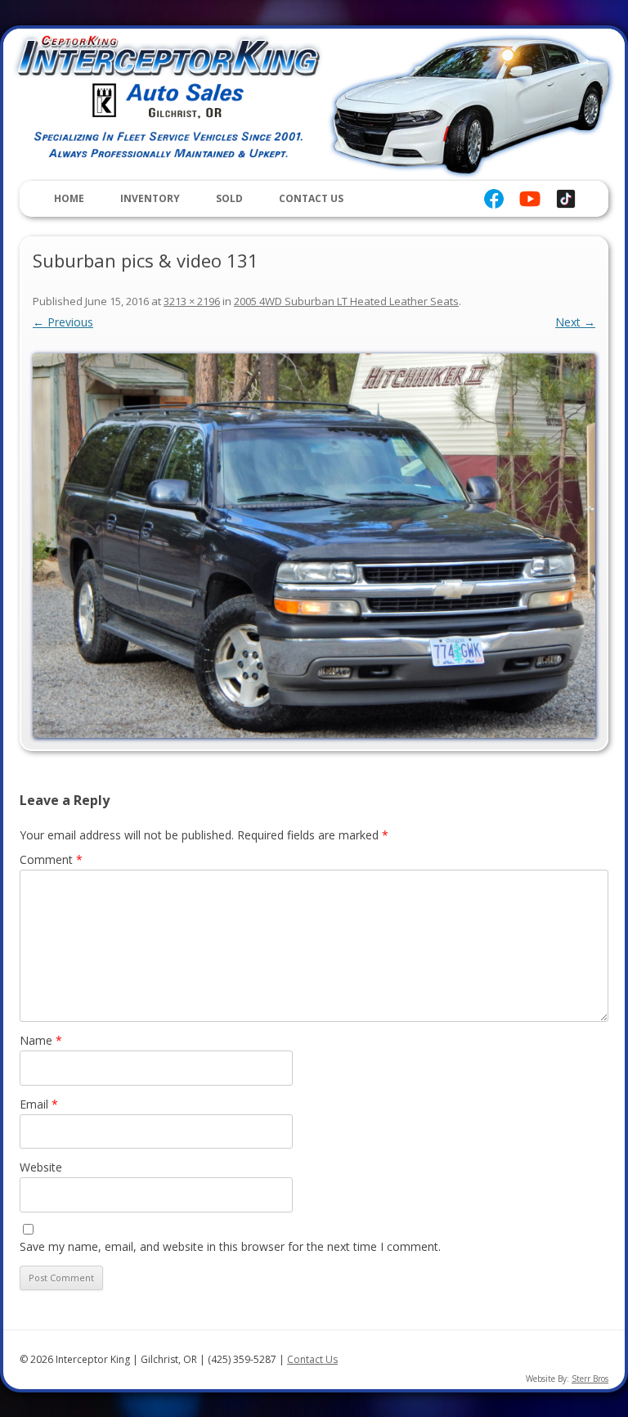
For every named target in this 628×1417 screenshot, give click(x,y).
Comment (51, 859)
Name (41, 1040)
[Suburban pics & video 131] (314, 545)
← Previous (63, 322)
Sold (229, 198)
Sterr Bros (590, 1378)
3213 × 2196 (192, 301)
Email (39, 1104)
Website (41, 1167)
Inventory (150, 198)
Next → (575, 322)
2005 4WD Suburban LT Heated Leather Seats (346, 301)
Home (69, 198)
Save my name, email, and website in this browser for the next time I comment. (230, 1246)
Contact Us (311, 198)
